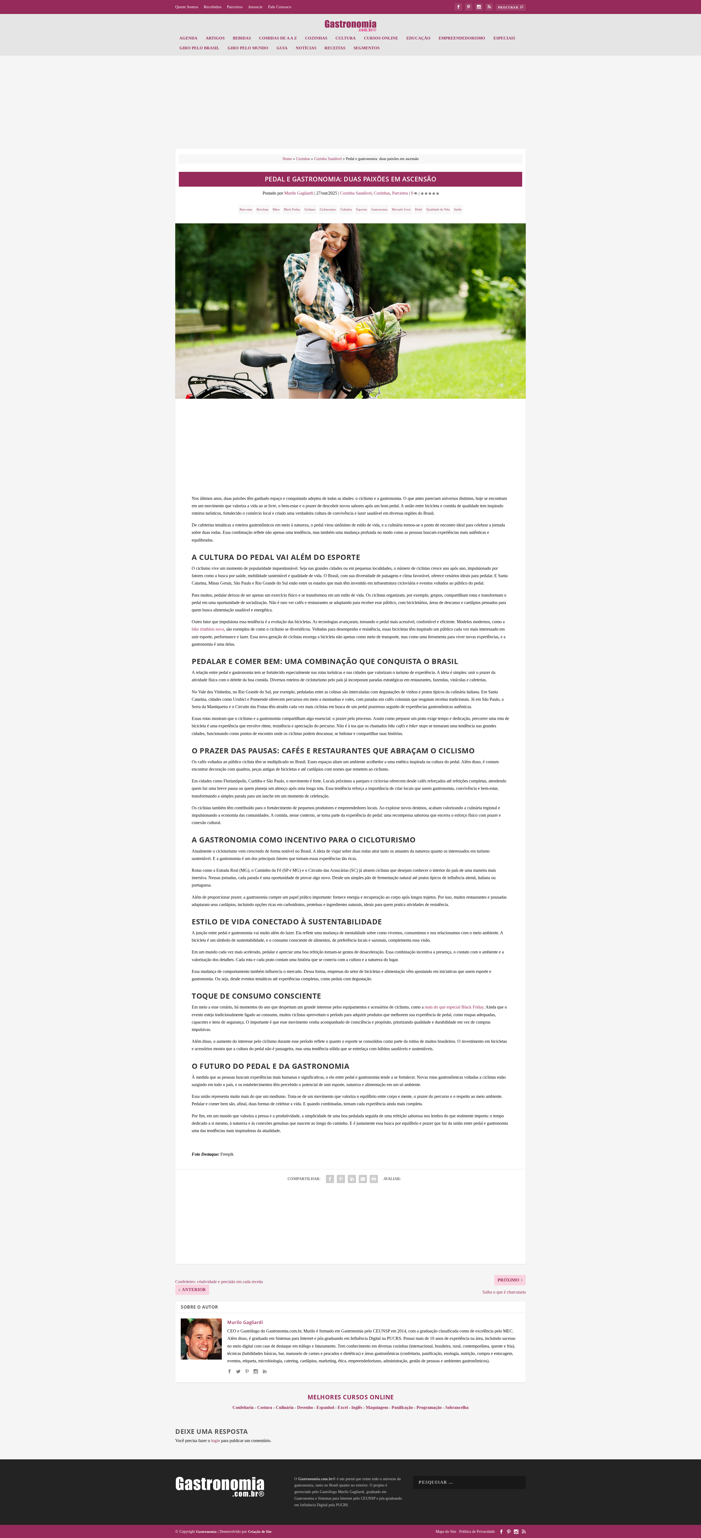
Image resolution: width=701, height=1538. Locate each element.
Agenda (188, 38)
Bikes (276, 209)
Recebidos (213, 7)
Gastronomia (379, 209)
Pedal (418, 209)
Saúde (458, 209)
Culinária (346, 209)
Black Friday (292, 209)
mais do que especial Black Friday (454, 1007)
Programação (429, 1407)
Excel (343, 1407)
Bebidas (242, 38)
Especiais (504, 38)
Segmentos (367, 48)
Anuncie (255, 7)
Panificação (402, 1407)
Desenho (305, 1407)
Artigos (215, 38)
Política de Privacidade (477, 1532)
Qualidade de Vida (438, 209)
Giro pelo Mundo (248, 48)
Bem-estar (246, 209)
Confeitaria (243, 1407)
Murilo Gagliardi (298, 193)
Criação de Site (260, 1532)
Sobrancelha (457, 1407)
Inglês (356, 1407)
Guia (282, 48)
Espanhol (325, 1407)
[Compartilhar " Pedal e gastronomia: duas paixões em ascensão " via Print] (373, 1179)
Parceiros (235, 7)
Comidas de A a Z (278, 38)
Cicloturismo (328, 209)
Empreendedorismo (462, 38)
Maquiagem (377, 1407)
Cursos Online (381, 38)
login (215, 1440)
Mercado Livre (401, 209)
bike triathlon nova (208, 629)
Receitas (334, 48)
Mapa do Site (446, 1532)
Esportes (361, 209)
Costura (264, 1407)
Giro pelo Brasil (199, 48)
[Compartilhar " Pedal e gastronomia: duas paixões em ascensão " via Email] (362, 1179)
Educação (418, 38)
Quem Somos (186, 7)
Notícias (306, 48)
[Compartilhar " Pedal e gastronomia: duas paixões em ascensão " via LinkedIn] (351, 1179)
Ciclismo (309, 209)
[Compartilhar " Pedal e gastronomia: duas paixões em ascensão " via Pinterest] (340, 1179)
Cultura (345, 38)
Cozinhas (316, 38)
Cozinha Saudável (328, 159)
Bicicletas (262, 209)
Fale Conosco (279, 7)
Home (287, 159)
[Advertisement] (350, 105)
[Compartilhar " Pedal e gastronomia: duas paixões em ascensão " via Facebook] (329, 1179)
